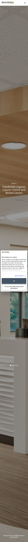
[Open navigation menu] (25, 2)
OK (14, 281)
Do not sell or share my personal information (14, 287)
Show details (19, 276)
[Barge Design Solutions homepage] (7, 2)
